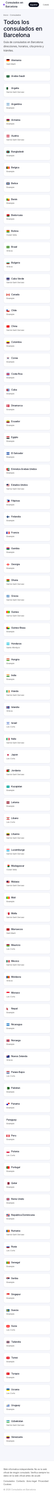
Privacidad (43, 1481)
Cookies (7, 1484)
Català (46, 4)
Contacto (20, 1481)
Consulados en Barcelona (14, 4)
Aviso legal (31, 1481)
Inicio (5, 15)
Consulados (9, 1481)
